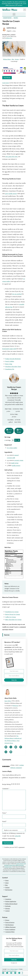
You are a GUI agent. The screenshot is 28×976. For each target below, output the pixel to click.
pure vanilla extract (11, 193)
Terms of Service (20, 863)
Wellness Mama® (14, 969)
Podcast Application (10, 901)
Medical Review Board (11, 904)
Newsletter (8, 899)
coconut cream (18, 460)
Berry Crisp (8, 364)
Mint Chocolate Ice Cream (13, 619)
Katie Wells (8, 701)
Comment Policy (7, 866)
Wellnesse (15, 705)
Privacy (7, 920)
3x (18, 440)
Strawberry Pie (9, 369)
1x (13, 440)
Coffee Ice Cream (10, 617)
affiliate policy (9, 38)
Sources (6, 635)
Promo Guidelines (10, 929)
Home (7, 880)
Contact (7, 911)
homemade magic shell (9, 349)
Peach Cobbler (9, 361)
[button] (11, 393)
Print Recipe (9, 431)
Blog (13, 59)
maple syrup (14, 463)
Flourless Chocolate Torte (13, 366)
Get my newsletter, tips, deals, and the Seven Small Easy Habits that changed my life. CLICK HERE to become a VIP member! (14, 3)
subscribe (18, 836)
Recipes (16, 17)
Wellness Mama (7, 59)
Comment (5, 788)
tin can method (17, 294)
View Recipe (7, 77)
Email (4, 821)
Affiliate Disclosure (19, 865)
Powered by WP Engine (12, 971)
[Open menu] (25, 10)
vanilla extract (16, 465)
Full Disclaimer (9, 925)
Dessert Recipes (7, 17)
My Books (8, 906)
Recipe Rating (6, 784)
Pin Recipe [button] (19, 431)
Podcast (7, 887)
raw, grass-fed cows (11, 156)
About (7, 883)
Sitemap (7, 908)
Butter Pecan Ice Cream (12, 614)
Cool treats (5, 83)
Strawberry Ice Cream (12, 612)
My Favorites (8, 890)
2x (15, 440)
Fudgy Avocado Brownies (13, 359)
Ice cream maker (12, 448)
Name (4, 813)
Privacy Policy (12, 865)
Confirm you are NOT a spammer (14, 847)
